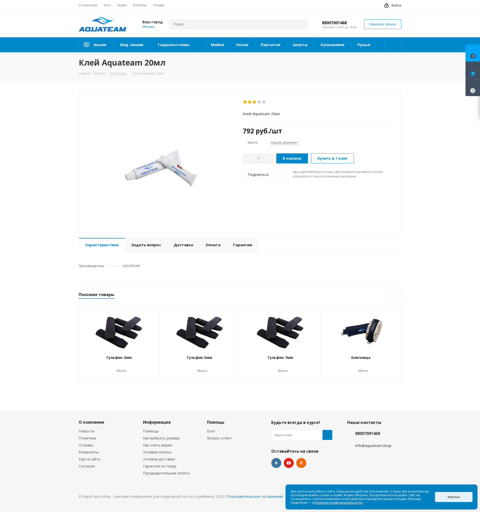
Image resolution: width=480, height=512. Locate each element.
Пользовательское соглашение (254, 496)
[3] (254, 102)
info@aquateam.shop (373, 445)
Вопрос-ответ (219, 437)
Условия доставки (159, 458)
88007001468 (334, 23)
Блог (211, 430)
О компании (91, 422)
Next (397, 295)
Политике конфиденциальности (338, 502)
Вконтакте (276, 463)
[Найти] (302, 24)
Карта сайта (89, 458)
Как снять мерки (157, 444)
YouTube (289, 463)
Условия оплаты (157, 451)
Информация (157, 422)
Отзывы (86, 444)
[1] (245, 102)
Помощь (151, 430)
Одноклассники (301, 463)
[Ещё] (393, 44)
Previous (389, 295)
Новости (86, 430)
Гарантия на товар (159, 465)
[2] (250, 102)
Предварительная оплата (166, 472)
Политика (87, 437)
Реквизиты (88, 451)
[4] (259, 102)
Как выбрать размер (161, 437)
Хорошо (454, 497)
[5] (264, 102)
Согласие (87, 465)
